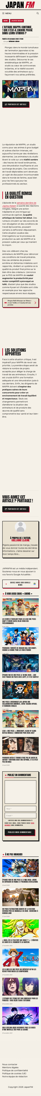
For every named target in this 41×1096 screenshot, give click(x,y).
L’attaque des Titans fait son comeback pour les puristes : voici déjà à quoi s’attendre (20, 999)
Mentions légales (10, 1067)
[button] (37, 13)
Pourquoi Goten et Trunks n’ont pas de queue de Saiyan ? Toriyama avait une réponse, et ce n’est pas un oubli (20, 760)
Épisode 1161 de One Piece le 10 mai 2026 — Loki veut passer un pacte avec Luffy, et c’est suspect (20, 676)
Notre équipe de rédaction (15, 1076)
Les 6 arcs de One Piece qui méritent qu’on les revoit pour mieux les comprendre (19, 970)
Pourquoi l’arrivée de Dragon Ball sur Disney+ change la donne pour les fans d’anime (19, 649)
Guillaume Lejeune (20, 540)
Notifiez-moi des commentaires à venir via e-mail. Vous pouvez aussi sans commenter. (19, 822)
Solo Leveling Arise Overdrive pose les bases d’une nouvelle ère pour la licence (18, 1029)
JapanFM (28, 1087)
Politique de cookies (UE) (14, 1073)
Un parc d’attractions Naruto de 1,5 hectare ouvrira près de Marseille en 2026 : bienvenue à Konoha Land (20, 911)
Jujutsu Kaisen (17, 21)
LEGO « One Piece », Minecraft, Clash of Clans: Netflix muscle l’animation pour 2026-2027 (19, 732)
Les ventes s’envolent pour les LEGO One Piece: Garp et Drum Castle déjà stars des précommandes (19, 621)
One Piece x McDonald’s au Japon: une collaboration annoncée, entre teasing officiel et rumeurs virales (19, 704)
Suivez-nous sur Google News (20, 583)
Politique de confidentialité (15, 1070)
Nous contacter (9, 1064)
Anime (6, 21)
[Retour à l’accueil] (20, 4)
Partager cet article (17, 104)
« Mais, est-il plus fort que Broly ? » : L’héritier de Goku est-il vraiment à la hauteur (20, 941)
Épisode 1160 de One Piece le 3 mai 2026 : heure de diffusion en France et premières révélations (20, 881)
